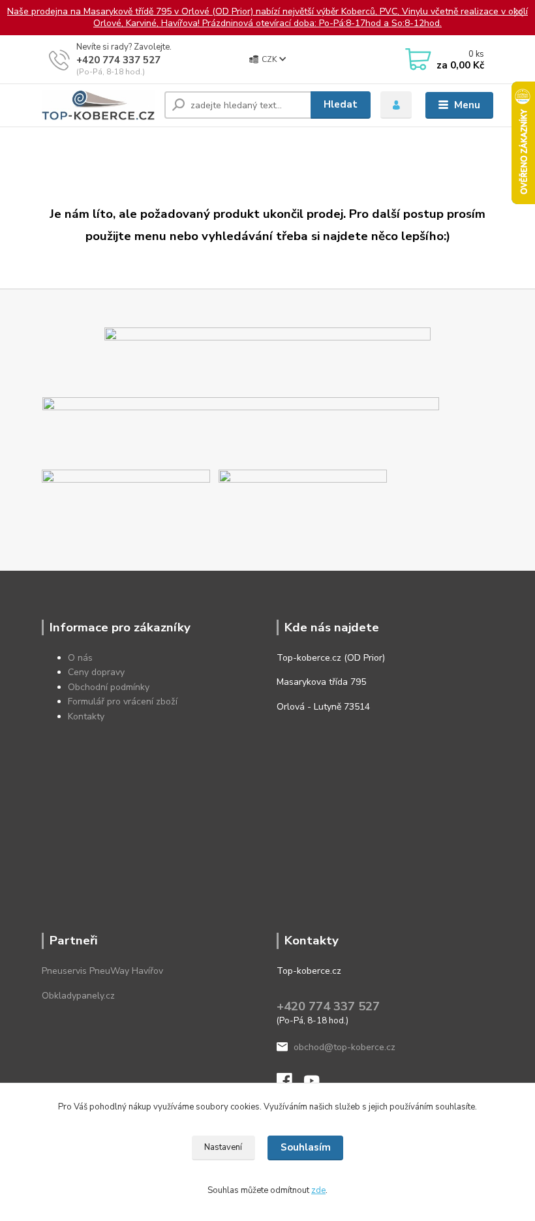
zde (318, 1190)
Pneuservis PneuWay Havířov (102, 971)
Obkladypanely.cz (78, 995)
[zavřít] (518, 13)
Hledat (341, 104)
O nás (80, 658)
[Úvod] (98, 105)
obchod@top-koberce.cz (344, 1047)
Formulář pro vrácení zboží (122, 701)
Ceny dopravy (96, 672)
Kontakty (86, 716)
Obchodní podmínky (108, 687)
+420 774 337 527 (118, 60)
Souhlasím (306, 1147)
